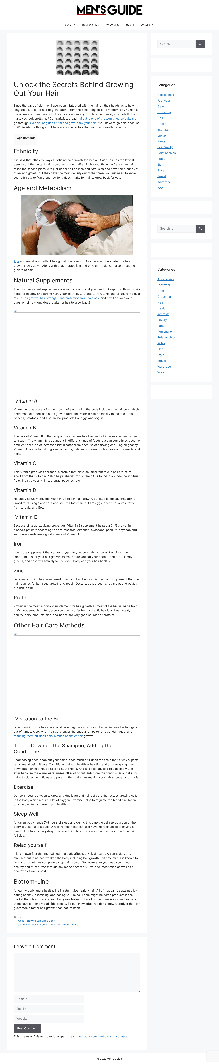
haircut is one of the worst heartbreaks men (108, 118)
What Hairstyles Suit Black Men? (36, 920)
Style (68, 24)
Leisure (145, 24)
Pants (161, 141)
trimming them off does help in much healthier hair (48, 736)
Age (16, 261)
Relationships (90, 24)
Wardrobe (164, 182)
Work (160, 188)
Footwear (163, 100)
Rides (161, 158)
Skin (160, 164)
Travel (161, 176)
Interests (163, 129)
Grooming (164, 112)
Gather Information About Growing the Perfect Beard (48, 924)
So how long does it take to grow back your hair (63, 123)
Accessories (165, 94)
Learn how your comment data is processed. (99, 1036)
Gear (160, 106)
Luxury (162, 135)
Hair (20, 917)
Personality (112, 24)
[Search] (200, 44)
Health (130, 24)
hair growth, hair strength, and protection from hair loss (61, 298)
